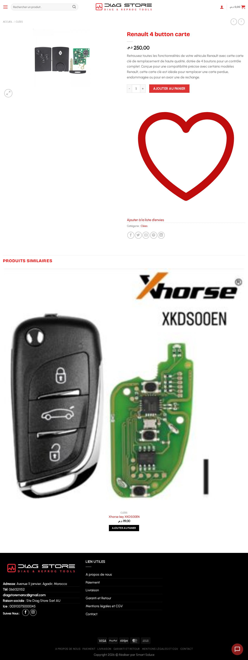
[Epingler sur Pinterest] (153, 235)
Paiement (93, 582)
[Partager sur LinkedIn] (161, 235)
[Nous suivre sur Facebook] (25, 612)
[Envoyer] (74, 7)
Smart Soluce (145, 655)
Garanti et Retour (98, 598)
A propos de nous (99, 574)
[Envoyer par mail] (145, 235)
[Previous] (5, 545)
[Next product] (234, 21)
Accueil (7, 21)
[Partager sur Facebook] (130, 235)
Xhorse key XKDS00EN (124, 517)
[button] (5, 7)
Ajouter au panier (169, 88)
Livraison (92, 590)
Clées (19, 21)
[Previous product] (241, 21)
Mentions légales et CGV (104, 606)
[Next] (19, 91)
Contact (91, 614)
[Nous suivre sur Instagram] (33, 612)
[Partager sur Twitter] (138, 235)
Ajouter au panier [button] (124, 527)
